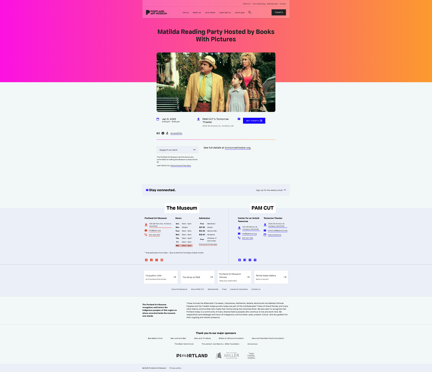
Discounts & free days (208, 244)
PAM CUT (247, 4)
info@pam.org (155, 230)
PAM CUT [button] (263, 208)
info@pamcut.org (249, 233)
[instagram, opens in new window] (156, 260)
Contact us (255, 289)
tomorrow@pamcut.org (277, 230)
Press (224, 289)
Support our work (168, 149)
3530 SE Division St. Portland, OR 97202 (276, 224)
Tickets (279, 12)
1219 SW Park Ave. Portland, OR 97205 (160, 224)
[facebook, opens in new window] (151, 260)
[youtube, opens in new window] (161, 260)
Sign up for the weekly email (269, 190)
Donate (283, 4)
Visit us (186, 12)
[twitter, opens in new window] (146, 260)
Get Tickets (252, 120)
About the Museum (179, 289)
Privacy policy (175, 368)
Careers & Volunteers (239, 289)
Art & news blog (259, 4)
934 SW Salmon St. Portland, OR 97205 (251, 228)
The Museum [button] (181, 208)
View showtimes (274, 235)
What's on (197, 12)
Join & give (240, 12)
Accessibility (176, 133)
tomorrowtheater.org (238, 147)
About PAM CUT (197, 289)
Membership (272, 4)
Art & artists (210, 12)
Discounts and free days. (181, 165)
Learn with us (225, 12)
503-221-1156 (247, 238)
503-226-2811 (154, 235)
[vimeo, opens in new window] (255, 260)
